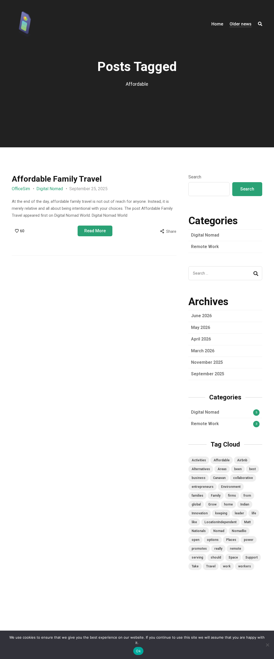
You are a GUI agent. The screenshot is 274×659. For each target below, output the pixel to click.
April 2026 (201, 339)
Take (195, 566)
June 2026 (201, 315)
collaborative (243, 478)
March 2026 (202, 350)
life (254, 513)
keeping (221, 513)
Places (231, 540)
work (227, 566)
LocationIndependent (220, 522)
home (228, 504)
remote (235, 549)
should (216, 557)
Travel (210, 566)
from (247, 495)
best (252, 469)
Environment (231, 487)
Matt (247, 522)
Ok (138, 651)
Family (215, 495)
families (197, 495)
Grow (212, 504)
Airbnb (242, 460)
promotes (199, 549)
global (196, 504)
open (195, 540)
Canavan (219, 478)
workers (244, 566)
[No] (267, 644)
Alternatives (201, 469)
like (194, 522)
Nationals (199, 531)
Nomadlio (239, 531)
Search (194, 176)
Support (251, 557)
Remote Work (205, 246)
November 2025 (207, 362)
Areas (222, 469)
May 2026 (200, 327)
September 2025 (207, 373)
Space (233, 557)
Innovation (200, 513)
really (218, 549)
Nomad (218, 531)
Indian (244, 504)
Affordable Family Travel (57, 179)
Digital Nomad (49, 188)
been (238, 469)
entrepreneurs (203, 487)
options (213, 540)
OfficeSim (21, 188)
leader (239, 513)
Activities (199, 460)
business (199, 478)
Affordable (222, 460)
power (248, 540)
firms (232, 495)
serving (197, 557)
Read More (95, 230)
